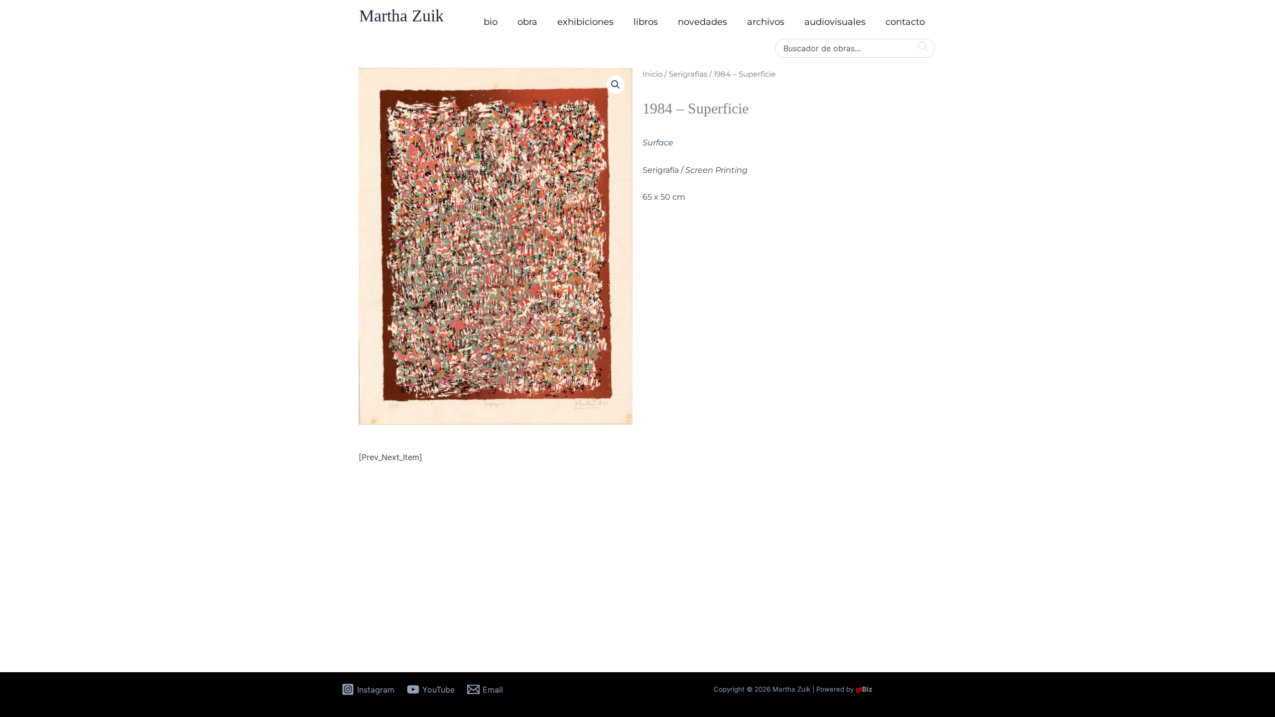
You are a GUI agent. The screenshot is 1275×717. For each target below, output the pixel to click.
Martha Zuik (401, 15)
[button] (616, 85)
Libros (646, 21)
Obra (527, 21)
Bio (491, 21)
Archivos (765, 21)
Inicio (652, 74)
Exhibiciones (585, 21)
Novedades (702, 21)
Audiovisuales (835, 21)
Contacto (905, 21)
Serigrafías (688, 74)
